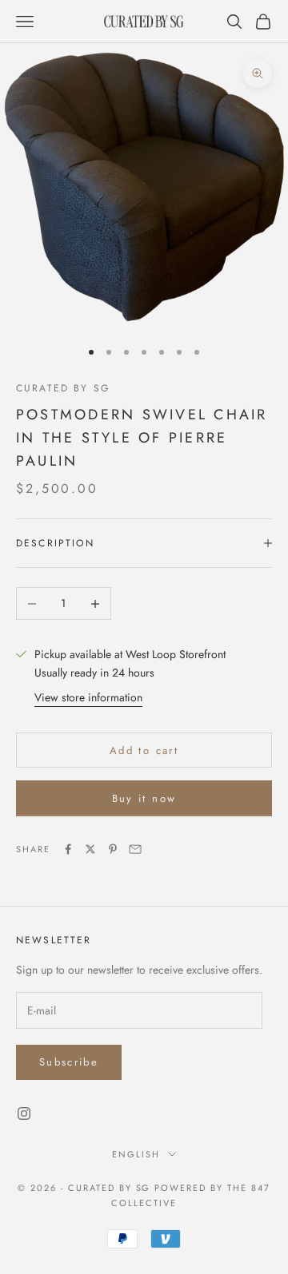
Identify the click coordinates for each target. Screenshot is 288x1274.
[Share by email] (135, 849)
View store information (88, 697)
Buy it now (144, 798)
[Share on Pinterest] (112, 849)
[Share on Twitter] (90, 849)
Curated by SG (63, 388)
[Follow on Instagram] (24, 1113)
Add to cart (144, 750)
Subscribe (68, 1062)
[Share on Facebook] (68, 849)
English (136, 1154)
